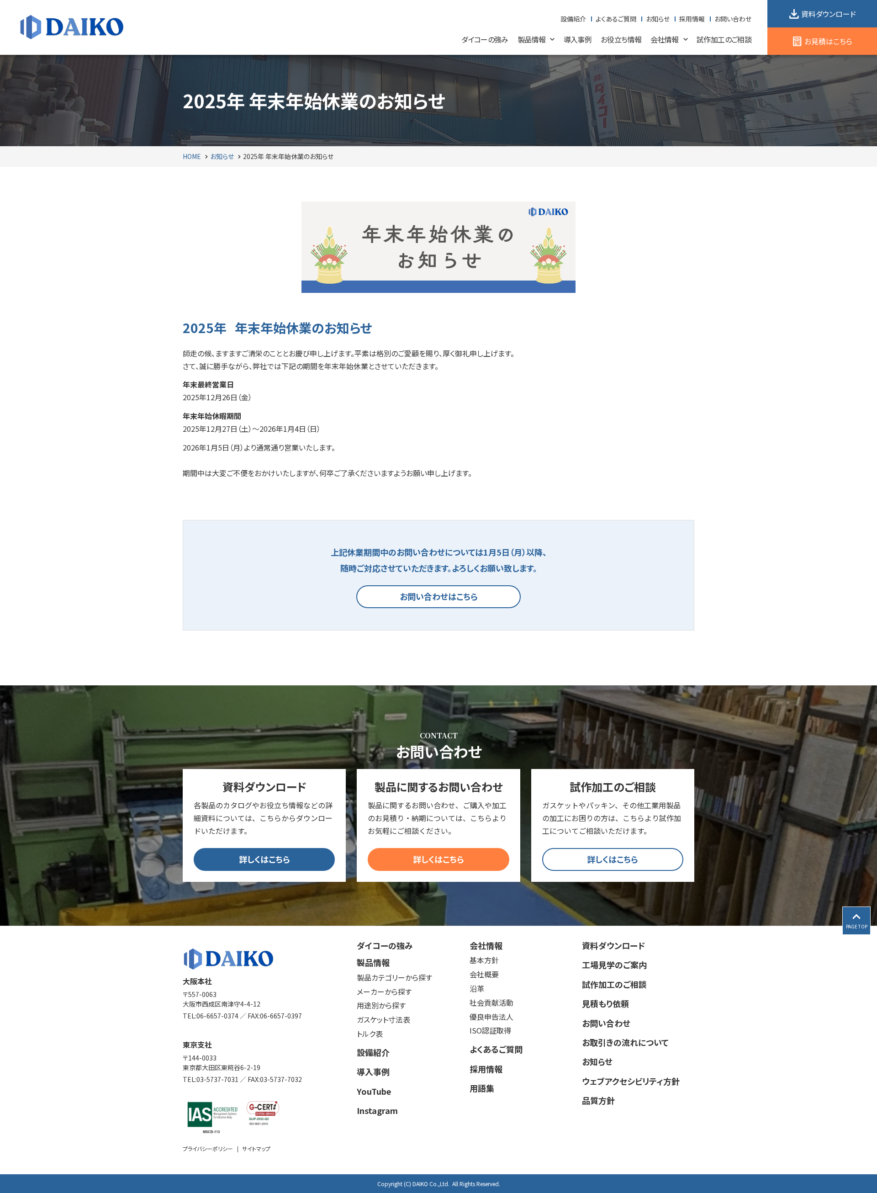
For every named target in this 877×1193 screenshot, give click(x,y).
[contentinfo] (438, 1059)
